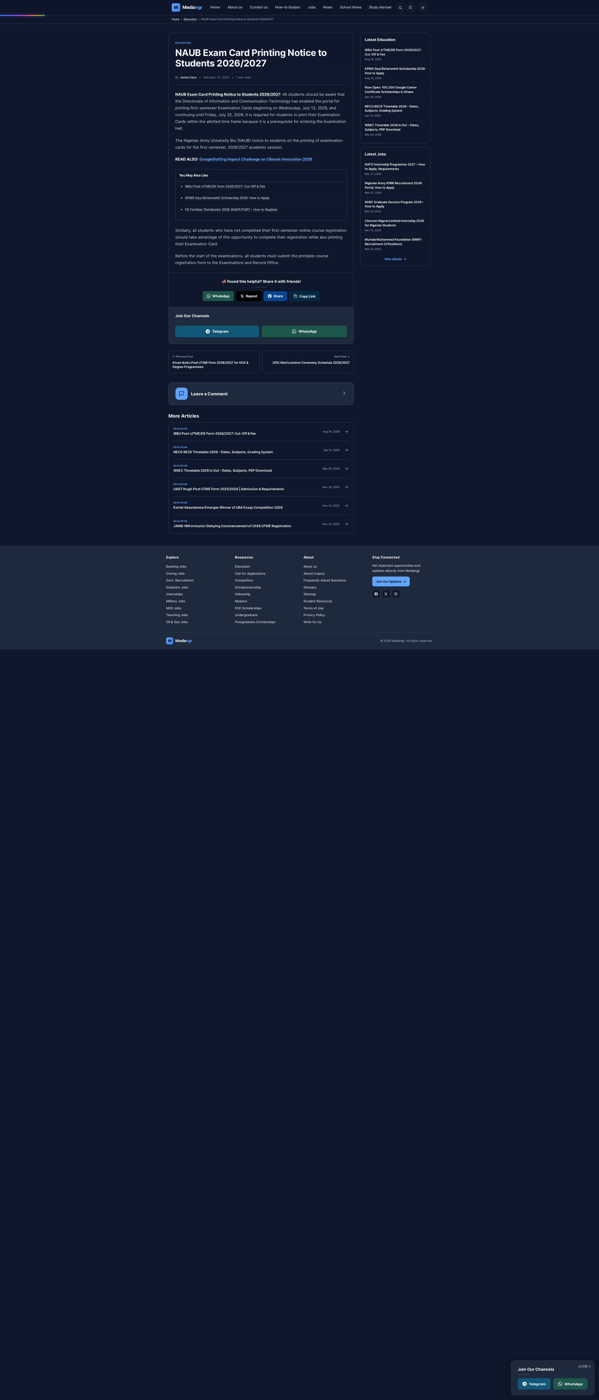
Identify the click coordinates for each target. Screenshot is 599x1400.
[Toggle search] (400, 7)
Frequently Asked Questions (324, 580)
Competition (244, 580)
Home (215, 7)
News (327, 7)
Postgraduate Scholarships (255, 622)
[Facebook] (376, 594)
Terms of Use (313, 608)
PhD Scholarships (248, 608)
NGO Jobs (173, 608)
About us (235, 7)
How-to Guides (287, 7)
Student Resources (317, 601)
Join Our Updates (391, 581)
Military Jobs (175, 601)
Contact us (259, 7)
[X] (386, 594)
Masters (241, 601)
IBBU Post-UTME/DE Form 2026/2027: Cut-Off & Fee (225, 186)
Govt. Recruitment (180, 580)
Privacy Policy (314, 615)
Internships (174, 594)
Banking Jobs (176, 566)
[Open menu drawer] (410, 7)
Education (190, 19)
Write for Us (312, 622)
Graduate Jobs (177, 587)
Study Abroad (380, 7)
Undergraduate (246, 615)
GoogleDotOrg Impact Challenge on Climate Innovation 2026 (255, 159)
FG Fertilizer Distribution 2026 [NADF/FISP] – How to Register (231, 209)
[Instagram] (396, 594)
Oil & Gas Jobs (177, 622)
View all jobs (395, 259)
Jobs (312, 7)
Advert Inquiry (314, 573)
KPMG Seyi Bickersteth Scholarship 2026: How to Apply (227, 198)
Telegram (220, 331)
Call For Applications (250, 573)
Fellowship (242, 594)
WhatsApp (308, 331)
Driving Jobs (175, 573)
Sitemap (309, 594)
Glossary (310, 587)
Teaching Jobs (177, 615)
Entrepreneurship (248, 587)
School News (351, 7)
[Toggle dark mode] (422, 7)
